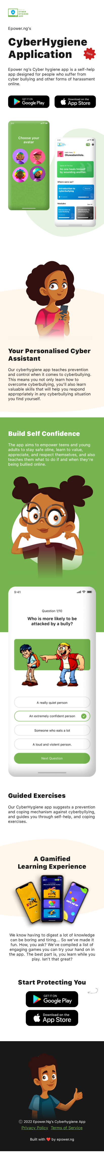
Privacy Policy (34, 1127)
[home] (18, 13)
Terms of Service (67, 1127)
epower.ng (65, 1139)
